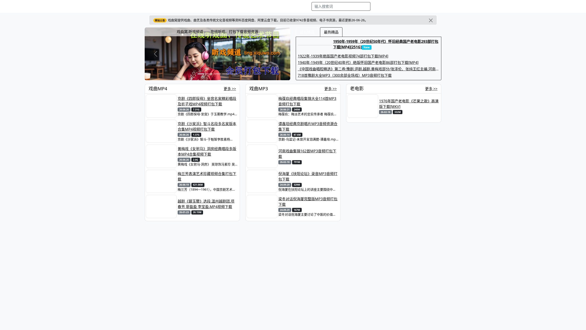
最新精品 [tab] (307, 32)
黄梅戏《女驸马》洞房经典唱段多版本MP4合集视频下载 (207, 151)
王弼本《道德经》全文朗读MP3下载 (307, 292)
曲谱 (305, 6)
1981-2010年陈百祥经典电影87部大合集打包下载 (408, 176)
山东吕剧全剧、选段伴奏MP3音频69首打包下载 (308, 240)
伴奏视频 (281, 6)
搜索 (378, 6)
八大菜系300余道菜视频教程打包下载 (206, 265)
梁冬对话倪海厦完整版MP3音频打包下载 (307, 201)
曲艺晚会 (246, 6)
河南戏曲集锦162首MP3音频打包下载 (307, 153)
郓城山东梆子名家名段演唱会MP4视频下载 (207, 240)
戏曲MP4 (196, 6)
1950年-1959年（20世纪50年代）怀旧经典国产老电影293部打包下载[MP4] (408, 201)
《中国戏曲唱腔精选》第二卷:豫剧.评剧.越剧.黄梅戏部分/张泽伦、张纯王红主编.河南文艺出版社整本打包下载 (368, 69)
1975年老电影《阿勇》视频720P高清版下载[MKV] (407, 126)
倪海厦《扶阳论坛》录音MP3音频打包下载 (307, 176)
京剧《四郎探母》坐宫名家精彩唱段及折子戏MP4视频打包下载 (207, 101)
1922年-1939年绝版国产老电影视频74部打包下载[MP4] (343, 56)
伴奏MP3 (263, 6)
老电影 (230, 6)
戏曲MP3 (214, 6)
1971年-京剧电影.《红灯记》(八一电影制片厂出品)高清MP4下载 (408, 151)
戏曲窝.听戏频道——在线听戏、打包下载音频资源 (217, 31)
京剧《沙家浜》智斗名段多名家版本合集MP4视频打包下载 (207, 126)
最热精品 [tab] (331, 32)
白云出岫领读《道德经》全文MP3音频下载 (307, 315)
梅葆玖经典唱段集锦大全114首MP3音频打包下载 (307, 101)
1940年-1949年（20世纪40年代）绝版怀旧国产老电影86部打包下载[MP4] (358, 62)
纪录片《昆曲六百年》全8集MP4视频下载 (206, 315)
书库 (295, 6)
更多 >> (230, 88)
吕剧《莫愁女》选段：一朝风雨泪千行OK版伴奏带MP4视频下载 (408, 315)
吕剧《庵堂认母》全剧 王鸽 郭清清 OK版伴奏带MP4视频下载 (407, 290)
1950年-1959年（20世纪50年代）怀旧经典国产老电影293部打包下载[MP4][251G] (385, 44)
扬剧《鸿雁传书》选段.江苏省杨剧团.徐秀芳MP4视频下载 (407, 242)
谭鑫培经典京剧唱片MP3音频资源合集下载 (307, 126)
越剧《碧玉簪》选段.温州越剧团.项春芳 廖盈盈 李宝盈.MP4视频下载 (206, 204)
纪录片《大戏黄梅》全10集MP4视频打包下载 (207, 290)
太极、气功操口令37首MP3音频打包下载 (308, 265)
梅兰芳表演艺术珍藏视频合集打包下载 (207, 176)
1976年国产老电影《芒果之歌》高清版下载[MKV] (409, 104)
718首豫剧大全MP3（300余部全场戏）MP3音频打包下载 (345, 75)
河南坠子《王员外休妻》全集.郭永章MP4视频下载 (409, 265)
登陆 (440, 6)
